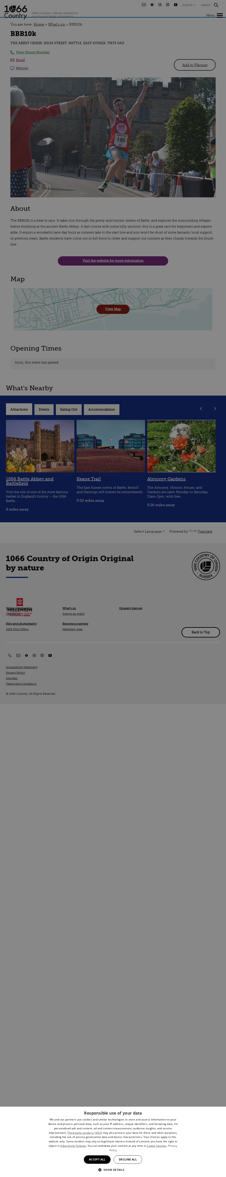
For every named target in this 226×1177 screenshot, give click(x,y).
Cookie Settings (157, 1146)
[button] (113, 1169)
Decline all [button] (128, 1159)
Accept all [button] (97, 1159)
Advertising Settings (73, 1146)
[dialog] (113, 1142)
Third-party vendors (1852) (84, 1133)
